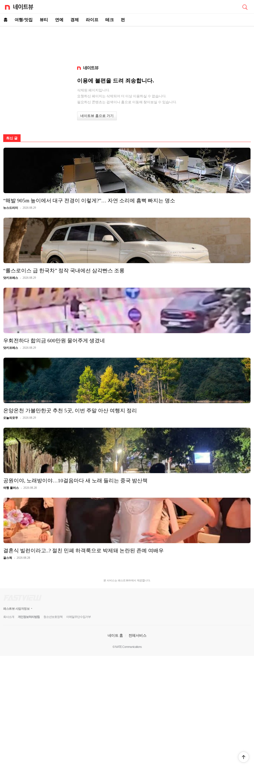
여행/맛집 (24, 19)
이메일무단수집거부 (78, 617)
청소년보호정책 (53, 617)
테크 (109, 19)
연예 (59, 19)
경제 (74, 19)
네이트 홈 (115, 635)
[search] (245, 6)
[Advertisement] (127, 43)
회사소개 (8, 617)
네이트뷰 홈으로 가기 (97, 116)
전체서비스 (137, 635)
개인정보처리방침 (29, 617)
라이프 (92, 19)
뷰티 (44, 19)
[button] (244, 757)
